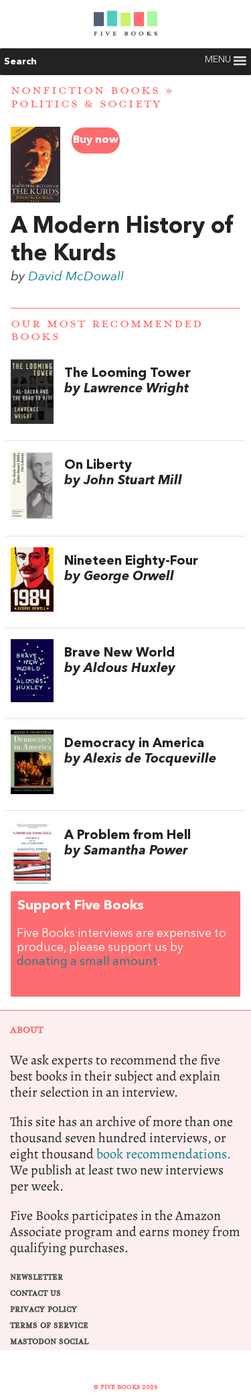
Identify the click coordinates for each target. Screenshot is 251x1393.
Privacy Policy (43, 1309)
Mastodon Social (49, 1342)
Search (20, 61)
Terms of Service (49, 1326)
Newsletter (36, 1277)
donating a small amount (87, 962)
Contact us (35, 1293)
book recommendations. (163, 1154)
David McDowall (76, 277)
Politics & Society (86, 104)
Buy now (95, 140)
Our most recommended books (107, 330)
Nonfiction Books (85, 90)
